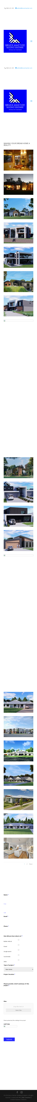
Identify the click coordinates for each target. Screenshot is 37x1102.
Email (6, 916)
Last (5, 912)
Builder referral (8, 941)
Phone (6, 926)
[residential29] (18, 858)
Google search (7, 951)
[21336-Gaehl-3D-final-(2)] (18, 219)
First (5, 904)
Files (5, 1001)
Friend (5, 946)
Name (6, 895)
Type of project (9, 965)
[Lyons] (18, 786)
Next (30, 864)
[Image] (18, 243)
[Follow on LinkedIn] (22, 13)
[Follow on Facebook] (14, 13)
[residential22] (18, 170)
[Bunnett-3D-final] (18, 478)
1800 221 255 (14, 1073)
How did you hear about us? (13, 936)
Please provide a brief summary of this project (16, 984)
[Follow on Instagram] (18, 13)
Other (5, 961)
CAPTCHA (7, 1024)
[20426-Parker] (18, 292)
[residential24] (18, 761)
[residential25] (18, 810)
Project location (9, 974)
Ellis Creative (26, 1097)
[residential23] (18, 195)
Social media (7, 956)
